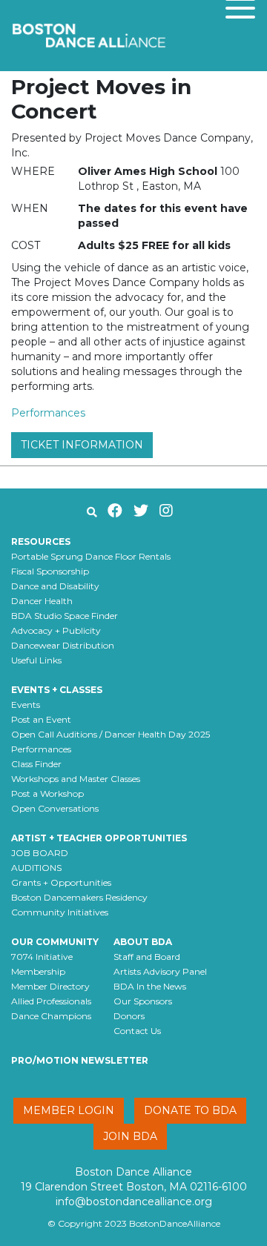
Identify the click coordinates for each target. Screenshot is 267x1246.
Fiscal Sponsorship (50, 571)
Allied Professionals (51, 1001)
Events (25, 704)
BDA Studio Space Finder (64, 615)
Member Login (68, 1110)
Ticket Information (82, 444)
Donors (129, 1015)
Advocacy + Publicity (56, 630)
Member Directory (50, 986)
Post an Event (41, 719)
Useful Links (36, 660)
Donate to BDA (190, 1110)
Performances (48, 413)
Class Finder (36, 763)
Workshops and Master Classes (75, 778)
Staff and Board (146, 956)
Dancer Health (42, 600)
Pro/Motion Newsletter (79, 1060)
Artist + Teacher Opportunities (99, 838)
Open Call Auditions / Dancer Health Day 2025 (110, 734)
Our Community (55, 941)
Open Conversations (55, 808)
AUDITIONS (36, 867)
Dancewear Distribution (62, 645)
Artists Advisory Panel (160, 971)
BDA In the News (149, 986)
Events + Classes (56, 689)
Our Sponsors (142, 1001)
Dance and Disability (55, 585)
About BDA (142, 941)
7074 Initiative (42, 956)
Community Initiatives (59, 912)
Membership (38, 971)
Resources (40, 541)
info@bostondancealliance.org (134, 1201)
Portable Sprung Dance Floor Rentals (91, 556)
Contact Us (137, 1030)
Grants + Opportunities (61, 882)
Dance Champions (51, 1015)
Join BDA (130, 1136)
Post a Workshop (47, 793)
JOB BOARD (39, 852)
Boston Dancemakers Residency (79, 897)
